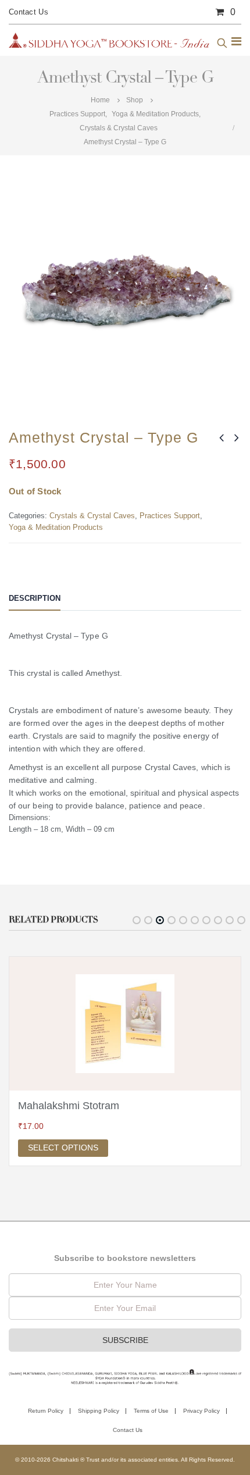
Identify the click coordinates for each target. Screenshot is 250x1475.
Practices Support (170, 515)
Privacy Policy (201, 1411)
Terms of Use (151, 1411)
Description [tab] (34, 598)
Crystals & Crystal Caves (92, 515)
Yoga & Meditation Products (56, 527)
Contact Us (28, 12)
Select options (63, 1147)
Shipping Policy (98, 1411)
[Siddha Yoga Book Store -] (109, 40)
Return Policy (45, 1411)
